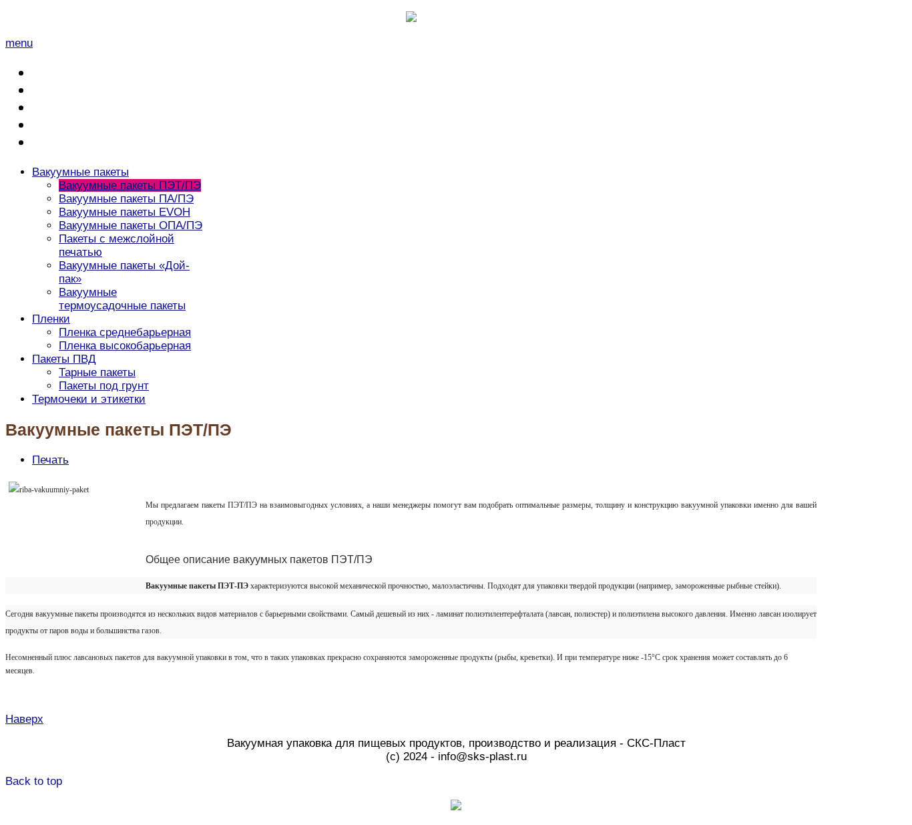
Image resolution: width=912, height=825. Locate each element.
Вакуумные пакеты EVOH (124, 212)
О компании (68, 72)
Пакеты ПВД (64, 359)
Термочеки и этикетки (89, 399)
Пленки (51, 319)
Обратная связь (80, 124)
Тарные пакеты (97, 372)
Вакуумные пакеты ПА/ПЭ (126, 198)
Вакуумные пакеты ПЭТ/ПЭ (130, 185)
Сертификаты (73, 107)
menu (19, 43)
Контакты (62, 142)
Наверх (24, 719)
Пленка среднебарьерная (125, 332)
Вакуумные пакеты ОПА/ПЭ (130, 225)
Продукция (65, 89)
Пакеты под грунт (104, 385)
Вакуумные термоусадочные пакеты (122, 299)
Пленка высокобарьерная (125, 345)
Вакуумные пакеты (80, 172)
